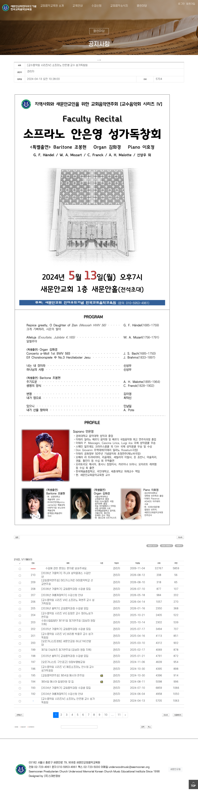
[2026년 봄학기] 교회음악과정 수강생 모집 (64, 608)
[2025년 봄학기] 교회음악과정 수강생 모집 (64, 656)
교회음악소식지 (116, 5)
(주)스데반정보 (52, 776)
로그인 (181, 3)
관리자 (30, 71)
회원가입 (190, 3)
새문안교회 (175, 769)
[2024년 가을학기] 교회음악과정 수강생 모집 (66, 688)
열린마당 (139, 5)
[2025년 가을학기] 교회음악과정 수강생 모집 (66, 629)
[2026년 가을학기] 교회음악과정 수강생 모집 (66, 589)
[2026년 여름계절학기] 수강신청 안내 (62, 595)
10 (106, 715)
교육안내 (75, 5)
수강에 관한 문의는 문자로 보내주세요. (66, 568)
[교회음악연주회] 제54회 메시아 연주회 (62, 675)
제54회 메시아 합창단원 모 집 (57, 681)
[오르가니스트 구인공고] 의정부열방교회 (63, 662)
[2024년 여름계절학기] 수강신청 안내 (62, 694)
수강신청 (94, 5)
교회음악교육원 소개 (52, 5)
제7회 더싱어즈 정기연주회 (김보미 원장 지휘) (66, 650)
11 (119, 715)
